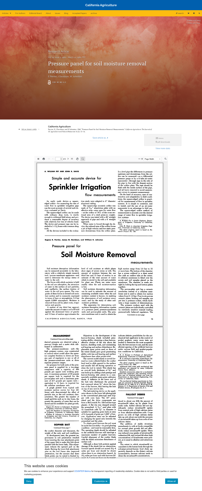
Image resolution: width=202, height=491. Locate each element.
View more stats (163, 148)
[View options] (38, 159)
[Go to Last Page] (72, 158)
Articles (5, 13)
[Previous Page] (53, 158)
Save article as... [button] (100, 138)
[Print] (43, 159)
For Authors (20, 13)
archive (94, 13)
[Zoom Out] (139, 159)
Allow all (172, 481)
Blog (66, 13)
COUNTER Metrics (82, 471)
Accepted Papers (79, 13)
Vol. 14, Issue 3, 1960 (57, 57)
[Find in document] (165, 159)
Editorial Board (35, 13)
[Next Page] (68, 158)
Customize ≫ (102, 481)
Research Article (58, 51)
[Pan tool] (77, 159)
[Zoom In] (142, 159)
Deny (30, 481)
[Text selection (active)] (82, 159)
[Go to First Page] (49, 158)
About (48, 13)
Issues (57, 13)
